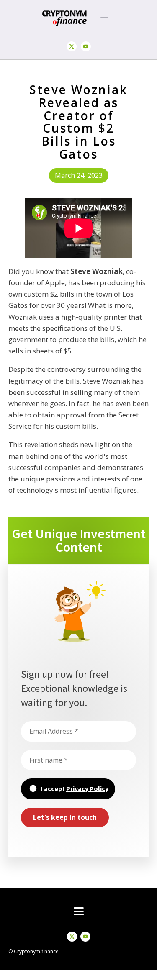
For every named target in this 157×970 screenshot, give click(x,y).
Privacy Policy (87, 788)
